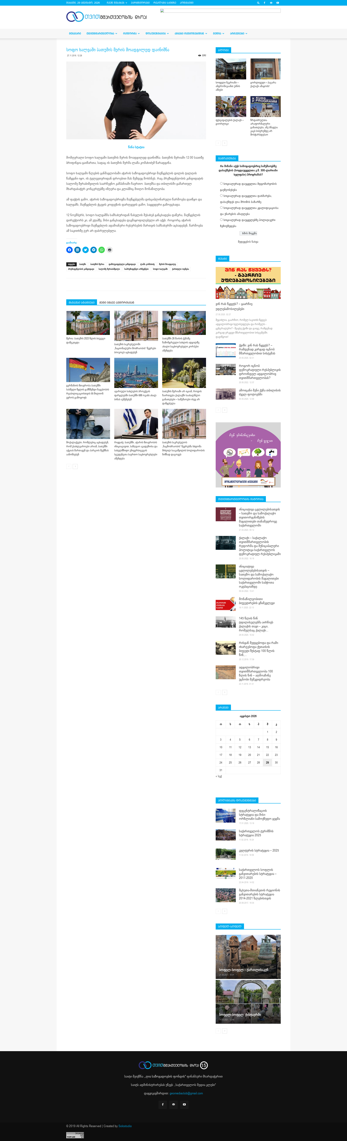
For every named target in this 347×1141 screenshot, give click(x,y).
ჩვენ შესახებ (115, 2)
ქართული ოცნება (180, 269)
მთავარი (75, 33)
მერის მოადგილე (167, 264)
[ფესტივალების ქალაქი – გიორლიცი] (231, 106)
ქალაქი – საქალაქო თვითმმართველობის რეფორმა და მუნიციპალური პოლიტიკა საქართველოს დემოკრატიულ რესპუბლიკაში (260, 546)
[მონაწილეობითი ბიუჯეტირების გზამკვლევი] (226, 604)
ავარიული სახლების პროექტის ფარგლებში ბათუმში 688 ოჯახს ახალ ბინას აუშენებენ (135, 395)
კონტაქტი (186, 2)
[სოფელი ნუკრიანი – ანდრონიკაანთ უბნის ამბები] (231, 68)
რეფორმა (130, 33)
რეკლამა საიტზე (164, 2)
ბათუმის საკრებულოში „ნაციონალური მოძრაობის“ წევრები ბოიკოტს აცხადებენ (135, 348)
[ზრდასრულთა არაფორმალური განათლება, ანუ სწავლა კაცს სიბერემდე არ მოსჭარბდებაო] (265, 106)
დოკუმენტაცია (156, 33)
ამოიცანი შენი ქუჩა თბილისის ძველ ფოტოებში (260, 392)
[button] (258, 2)
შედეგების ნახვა (248, 242)
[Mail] (271, 3)
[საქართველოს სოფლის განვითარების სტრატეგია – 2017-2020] (226, 873)
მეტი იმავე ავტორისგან (116, 302)
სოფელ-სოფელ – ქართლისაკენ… (245, 970)
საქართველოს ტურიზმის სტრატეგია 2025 (256, 833)
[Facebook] (264, 3)
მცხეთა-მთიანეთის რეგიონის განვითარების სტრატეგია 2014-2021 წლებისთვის (259, 894)
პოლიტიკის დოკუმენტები (237, 800)
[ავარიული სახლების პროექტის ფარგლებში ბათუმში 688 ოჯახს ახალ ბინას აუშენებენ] (136, 373)
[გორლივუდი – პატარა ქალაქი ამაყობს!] (265, 68)
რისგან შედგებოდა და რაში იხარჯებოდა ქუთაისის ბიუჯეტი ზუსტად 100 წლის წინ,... (258, 649)
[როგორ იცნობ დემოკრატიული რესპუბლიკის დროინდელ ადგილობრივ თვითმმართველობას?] (226, 369)
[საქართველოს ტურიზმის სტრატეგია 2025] (226, 834)
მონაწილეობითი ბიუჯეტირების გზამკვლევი (257, 601)
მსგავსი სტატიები (82, 302)
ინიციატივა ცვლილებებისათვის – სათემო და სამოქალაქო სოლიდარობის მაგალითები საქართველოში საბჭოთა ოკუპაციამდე (259, 576)
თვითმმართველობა (100, 33)
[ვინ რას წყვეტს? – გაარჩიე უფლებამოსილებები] (248, 283)
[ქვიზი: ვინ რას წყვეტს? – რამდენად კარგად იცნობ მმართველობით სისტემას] (226, 350)
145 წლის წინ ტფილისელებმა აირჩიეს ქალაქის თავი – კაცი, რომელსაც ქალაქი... (256, 624)
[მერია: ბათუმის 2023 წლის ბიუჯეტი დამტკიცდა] (88, 323)
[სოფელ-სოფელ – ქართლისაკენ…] (248, 957)
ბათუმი (82, 264)
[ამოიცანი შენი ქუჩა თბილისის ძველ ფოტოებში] (226, 394)
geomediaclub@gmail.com (186, 1093)
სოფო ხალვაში (160, 269)
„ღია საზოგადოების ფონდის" (165, 1076)
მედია (217, 33)
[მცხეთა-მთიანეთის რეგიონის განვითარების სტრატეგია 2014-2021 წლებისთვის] (226, 895)
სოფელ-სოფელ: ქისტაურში (240, 1014)
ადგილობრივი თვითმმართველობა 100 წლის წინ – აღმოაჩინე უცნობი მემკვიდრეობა (256, 673)
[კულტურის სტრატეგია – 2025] (226, 854)
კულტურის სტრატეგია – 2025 (259, 850)
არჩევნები (237, 33)
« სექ (219, 776)
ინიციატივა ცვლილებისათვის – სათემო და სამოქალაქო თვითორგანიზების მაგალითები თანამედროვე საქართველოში (259, 517)
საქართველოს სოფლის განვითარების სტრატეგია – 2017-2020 (258, 874)
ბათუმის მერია (97, 264)
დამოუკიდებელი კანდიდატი (122, 264)
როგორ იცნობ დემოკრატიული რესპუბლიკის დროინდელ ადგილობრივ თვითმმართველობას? (260, 372)
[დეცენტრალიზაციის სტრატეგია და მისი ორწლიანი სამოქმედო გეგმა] (226, 816)
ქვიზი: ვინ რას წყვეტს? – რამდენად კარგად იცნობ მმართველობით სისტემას (257, 349)
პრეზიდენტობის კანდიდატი (81, 269)
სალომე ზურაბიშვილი (109, 269)
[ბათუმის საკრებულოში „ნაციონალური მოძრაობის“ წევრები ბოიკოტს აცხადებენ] (136, 326)
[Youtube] (278, 3)
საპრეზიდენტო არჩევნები (136, 269)
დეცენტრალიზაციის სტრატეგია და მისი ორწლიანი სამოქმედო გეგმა (259, 815)
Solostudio (125, 1126)
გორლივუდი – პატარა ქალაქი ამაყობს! (263, 84)
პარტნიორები (140, 2)
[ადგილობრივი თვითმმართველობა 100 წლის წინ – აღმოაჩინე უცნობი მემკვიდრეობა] (226, 672)
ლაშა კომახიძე (147, 264)
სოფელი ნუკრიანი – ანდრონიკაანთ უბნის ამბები (228, 86)
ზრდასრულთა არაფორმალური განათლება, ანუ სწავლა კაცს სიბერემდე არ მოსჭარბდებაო (264, 127)
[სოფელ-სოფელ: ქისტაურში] (248, 1002)
